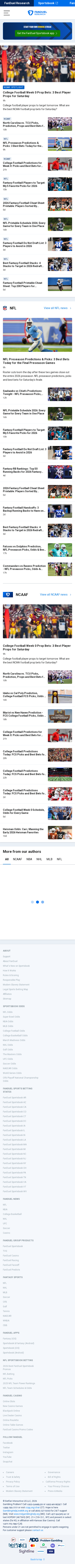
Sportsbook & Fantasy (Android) (18, 1343)
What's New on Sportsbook (16, 966)
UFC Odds (8, 1059)
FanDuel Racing (11, 1260)
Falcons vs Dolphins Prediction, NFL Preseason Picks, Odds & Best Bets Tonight (24, 549)
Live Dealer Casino (12, 1415)
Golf (5, 1306)
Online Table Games (13, 1425)
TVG (5, 1251)
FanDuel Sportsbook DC (14, 1121)
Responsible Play (11, 980)
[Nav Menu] (7, 13)
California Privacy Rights (58, 1481)
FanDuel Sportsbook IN (14, 1135)
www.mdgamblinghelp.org (27, 1514)
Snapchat (7, 1461)
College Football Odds (14, 1031)
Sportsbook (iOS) (11, 1348)
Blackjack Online (11, 1411)
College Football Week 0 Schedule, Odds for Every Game (24, 811)
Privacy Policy (13, 1481)
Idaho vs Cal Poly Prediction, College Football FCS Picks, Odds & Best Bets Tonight (24, 696)
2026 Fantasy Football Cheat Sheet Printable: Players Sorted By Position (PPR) (23, 206)
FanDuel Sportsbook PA (14, 1172)
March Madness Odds (14, 1040)
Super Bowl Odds (11, 1017)
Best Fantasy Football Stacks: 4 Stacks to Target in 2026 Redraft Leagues (22, 266)
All (7, 859)
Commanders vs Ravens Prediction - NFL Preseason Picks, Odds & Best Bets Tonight (24, 569)
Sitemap (7, 999)
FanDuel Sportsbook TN (14, 1177)
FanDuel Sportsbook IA (14, 1126)
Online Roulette (11, 1420)
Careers (10, 1472)
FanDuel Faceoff (11, 1265)
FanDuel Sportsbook (13, 1246)
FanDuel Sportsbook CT (14, 1116)
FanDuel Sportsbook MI (14, 1149)
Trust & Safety (13, 1477)
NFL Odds (8, 1012)
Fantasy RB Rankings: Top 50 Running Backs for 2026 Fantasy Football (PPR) (22, 471)
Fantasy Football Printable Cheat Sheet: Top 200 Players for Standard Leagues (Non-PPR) (22, 286)
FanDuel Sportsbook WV (15, 1191)
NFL (59, 859)
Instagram (8, 1452)
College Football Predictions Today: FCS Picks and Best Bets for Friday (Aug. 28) (24, 774)
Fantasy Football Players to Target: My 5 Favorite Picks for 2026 (24, 184)
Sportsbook (46, 3)
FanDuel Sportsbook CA (14, 1107)
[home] (37, 13)
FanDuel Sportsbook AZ (14, 1102)
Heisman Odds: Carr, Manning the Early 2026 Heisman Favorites (23, 831)
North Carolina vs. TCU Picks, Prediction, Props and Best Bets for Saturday (24, 126)
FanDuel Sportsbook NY (14, 1163)
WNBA (6, 1320)
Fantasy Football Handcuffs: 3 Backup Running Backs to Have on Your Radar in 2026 (23, 510)
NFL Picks (8, 1378)
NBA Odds (8, 1021)
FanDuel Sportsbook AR (14, 1097)
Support (6, 956)
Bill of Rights (54, 1477)
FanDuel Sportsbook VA (14, 1182)
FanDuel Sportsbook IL (14, 1130)
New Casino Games (13, 1406)
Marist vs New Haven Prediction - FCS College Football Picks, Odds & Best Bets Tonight (24, 715)
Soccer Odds (9, 1063)
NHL (39, 859)
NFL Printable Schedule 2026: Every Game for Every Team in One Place (24, 225)
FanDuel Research (16, 3)
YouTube (7, 1457)
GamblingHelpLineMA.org (15, 1511)
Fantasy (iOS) (9, 1338)
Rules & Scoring (11, 975)
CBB (5, 1325)
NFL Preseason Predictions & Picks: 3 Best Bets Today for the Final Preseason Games (22, 146)
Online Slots (9, 1401)
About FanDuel (10, 961)
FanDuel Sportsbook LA (14, 1140)
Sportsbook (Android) (13, 1352)
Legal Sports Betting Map (15, 989)
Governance (54, 1472)
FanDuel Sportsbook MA (15, 1144)
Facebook (8, 1443)
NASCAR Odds (10, 1068)
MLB (49, 859)
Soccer (6, 1228)
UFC (5, 1223)
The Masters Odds (12, 1054)
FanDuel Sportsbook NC (14, 1154)
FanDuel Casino (11, 1255)
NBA (29, 859)
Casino (6, 1233)
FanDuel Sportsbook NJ (14, 1158)
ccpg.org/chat (32, 1507)
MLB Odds (8, 1026)
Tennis (6, 1311)
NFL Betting (8, 1374)
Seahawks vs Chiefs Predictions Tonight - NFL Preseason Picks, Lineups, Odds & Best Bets (22, 394)
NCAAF (17, 859)
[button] (37, 33)
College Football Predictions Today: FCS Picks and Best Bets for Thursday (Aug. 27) (24, 793)
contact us (37, 1530)
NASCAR (7, 1316)
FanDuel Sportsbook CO (14, 1111)
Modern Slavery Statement (16, 984)
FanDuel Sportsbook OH (14, 1168)
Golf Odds (8, 1049)
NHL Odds (8, 1045)
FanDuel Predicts (11, 1269)
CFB (5, 1302)
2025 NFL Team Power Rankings (19, 1383)
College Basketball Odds (15, 1035)
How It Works (9, 970)
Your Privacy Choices (58, 1486)
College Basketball (12, 1214)
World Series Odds (12, 1073)
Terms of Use (12, 1486)
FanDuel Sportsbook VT (14, 1186)
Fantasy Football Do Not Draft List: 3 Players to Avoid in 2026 (24, 245)
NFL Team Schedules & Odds (17, 1388)
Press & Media (55, 1491)
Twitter (6, 1447)
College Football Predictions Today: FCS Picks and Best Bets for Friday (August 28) (24, 754)
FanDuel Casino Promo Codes (18, 1429)
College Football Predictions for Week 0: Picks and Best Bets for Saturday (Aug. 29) (22, 166)
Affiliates (7, 994)
